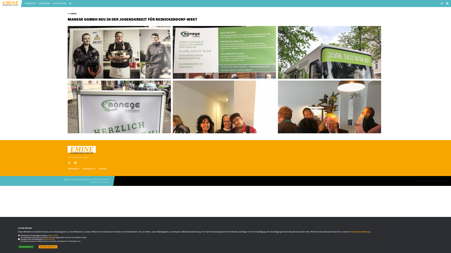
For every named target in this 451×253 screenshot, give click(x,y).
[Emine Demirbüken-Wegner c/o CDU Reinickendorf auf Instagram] (69, 163)
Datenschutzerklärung (360, 232)
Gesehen (44, 3)
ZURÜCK (73, 14)
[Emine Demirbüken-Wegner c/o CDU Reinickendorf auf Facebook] (75, 163)
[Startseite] (81, 150)
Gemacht (30, 3)
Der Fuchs (59, 3)
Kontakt (103, 169)
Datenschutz (89, 169)
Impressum (73, 169)
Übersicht (52, 235)
